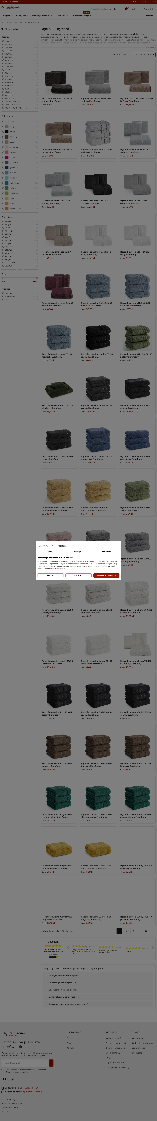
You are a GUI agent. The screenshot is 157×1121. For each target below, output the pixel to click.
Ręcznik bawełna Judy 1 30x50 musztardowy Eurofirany (96, 867)
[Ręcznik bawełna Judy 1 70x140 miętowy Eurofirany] (137, 844)
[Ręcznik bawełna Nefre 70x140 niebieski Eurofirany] (98, 282)
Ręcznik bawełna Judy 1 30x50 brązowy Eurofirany (135, 764)
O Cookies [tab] (106, 551)
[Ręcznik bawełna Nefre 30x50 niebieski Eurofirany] (59, 333)
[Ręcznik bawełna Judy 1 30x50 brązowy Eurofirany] (137, 742)
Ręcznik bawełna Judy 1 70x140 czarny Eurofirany (57, 713)
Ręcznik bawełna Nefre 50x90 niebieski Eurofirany (135, 304)
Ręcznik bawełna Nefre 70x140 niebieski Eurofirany (96, 304)
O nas (69, 1038)
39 (146, 931)
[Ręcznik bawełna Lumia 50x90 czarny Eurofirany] (137, 384)
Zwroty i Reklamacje (115, 1048)
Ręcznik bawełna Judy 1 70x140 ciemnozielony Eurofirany (57, 815)
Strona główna (6, 22)
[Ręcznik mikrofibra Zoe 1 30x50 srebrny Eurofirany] (98, 77)
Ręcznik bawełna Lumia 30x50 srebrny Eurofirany (96, 611)
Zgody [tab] (50, 551)
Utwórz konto (138, 1048)
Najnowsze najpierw (142, 54)
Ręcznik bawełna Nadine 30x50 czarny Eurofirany (97, 355)
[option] (83, 949)
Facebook (4, 1079)
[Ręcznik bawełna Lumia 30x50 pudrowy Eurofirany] (59, 538)
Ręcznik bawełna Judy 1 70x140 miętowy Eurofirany (136, 867)
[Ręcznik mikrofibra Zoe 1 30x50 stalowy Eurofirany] (59, 77)
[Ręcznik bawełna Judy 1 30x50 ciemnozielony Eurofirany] (137, 793)
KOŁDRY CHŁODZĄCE (9, 2)
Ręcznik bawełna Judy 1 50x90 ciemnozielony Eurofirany (96, 815)
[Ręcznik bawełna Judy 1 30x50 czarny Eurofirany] (137, 691)
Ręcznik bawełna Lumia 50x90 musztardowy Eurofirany (57, 508)
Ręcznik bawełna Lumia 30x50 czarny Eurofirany (57, 457)
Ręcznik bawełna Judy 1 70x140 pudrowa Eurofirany (136, 918)
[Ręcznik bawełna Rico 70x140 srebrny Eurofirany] (137, 180)
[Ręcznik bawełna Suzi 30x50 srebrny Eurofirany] (59, 180)
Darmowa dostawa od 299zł (145, 2)
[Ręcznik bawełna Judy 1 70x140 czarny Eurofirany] (59, 691)
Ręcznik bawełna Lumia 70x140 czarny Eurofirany (97, 406)
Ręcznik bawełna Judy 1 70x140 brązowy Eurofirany (57, 764)
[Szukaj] (115, 9)
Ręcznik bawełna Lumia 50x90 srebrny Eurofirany (57, 611)
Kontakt (70, 1048)
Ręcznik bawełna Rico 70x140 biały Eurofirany (96, 253)
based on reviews (53, 949)
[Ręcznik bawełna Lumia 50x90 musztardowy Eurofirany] (59, 486)
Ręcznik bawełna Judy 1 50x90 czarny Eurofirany (96, 713)
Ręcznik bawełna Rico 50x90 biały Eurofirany (134, 253)
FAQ (107, 1058)
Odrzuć (50, 575)
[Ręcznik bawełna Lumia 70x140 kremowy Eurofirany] (137, 589)
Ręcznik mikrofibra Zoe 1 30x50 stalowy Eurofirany (57, 99)
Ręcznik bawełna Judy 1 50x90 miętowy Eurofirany (57, 918)
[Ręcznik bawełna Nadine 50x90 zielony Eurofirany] (137, 333)
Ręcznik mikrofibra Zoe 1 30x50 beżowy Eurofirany (57, 150)
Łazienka (18, 22)
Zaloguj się (136, 1053)
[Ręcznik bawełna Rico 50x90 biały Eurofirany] (137, 231)
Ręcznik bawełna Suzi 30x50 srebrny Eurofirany (56, 202)
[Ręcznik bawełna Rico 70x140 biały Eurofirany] (98, 231)
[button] (117, 1033)
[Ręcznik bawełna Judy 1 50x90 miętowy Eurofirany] (59, 896)
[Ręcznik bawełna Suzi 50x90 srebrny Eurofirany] (137, 128)
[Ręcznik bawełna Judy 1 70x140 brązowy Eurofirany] (59, 742)
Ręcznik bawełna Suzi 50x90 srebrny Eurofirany (134, 150)
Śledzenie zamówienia (142, 1043)
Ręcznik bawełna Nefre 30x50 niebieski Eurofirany (57, 355)
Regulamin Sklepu (114, 1062)
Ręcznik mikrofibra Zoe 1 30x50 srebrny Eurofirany (96, 99)
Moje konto (137, 1038)
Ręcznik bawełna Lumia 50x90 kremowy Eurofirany (57, 662)
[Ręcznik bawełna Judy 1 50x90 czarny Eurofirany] (98, 691)
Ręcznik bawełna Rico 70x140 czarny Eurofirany (96, 202)
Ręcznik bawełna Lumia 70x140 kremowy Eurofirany (136, 611)
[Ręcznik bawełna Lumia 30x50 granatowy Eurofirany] (137, 435)
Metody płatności (114, 1038)
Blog (68, 1043)
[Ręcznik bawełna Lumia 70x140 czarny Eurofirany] (98, 384)
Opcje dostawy (112, 1053)
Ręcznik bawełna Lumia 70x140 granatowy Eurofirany (97, 457)
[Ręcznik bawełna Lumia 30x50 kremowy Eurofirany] (98, 640)
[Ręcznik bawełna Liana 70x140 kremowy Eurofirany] (137, 640)
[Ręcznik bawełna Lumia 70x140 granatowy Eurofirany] (98, 435)
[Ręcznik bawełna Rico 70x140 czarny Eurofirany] (98, 180)
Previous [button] (68, 947)
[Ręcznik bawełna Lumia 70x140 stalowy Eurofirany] (98, 538)
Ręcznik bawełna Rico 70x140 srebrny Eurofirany (135, 202)
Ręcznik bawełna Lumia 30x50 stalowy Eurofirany (135, 560)
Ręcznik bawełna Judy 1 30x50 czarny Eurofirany (135, 713)
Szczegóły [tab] (78, 551)
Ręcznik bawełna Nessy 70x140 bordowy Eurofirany (57, 304)
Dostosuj (77, 575)
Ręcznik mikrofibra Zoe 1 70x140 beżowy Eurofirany (136, 99)
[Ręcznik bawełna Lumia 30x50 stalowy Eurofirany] (137, 538)
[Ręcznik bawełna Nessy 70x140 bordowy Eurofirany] (59, 282)
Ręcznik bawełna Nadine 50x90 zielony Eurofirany (136, 355)
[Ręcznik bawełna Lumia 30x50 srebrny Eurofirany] (98, 589)
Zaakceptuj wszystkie (106, 575)
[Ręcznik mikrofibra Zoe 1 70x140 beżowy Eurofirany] (137, 77)
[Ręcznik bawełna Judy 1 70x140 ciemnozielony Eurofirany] (59, 793)
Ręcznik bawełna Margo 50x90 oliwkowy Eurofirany (57, 406)
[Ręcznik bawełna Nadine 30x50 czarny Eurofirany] (98, 333)
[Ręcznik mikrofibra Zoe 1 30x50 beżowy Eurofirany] (59, 128)
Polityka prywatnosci (115, 1043)
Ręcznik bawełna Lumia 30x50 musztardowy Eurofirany (96, 508)
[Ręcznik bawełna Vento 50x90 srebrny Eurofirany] (98, 128)
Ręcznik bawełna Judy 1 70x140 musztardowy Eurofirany (57, 867)
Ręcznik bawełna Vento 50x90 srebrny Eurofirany (96, 150)
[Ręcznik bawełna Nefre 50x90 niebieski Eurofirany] (137, 282)
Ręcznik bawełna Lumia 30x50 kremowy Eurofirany (96, 662)
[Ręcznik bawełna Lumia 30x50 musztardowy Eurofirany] (98, 486)
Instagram (12, 1079)
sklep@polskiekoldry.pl (31, 1092)
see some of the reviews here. (53, 952)
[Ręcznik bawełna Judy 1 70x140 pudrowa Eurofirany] (137, 896)
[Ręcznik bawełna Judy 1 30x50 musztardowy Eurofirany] (98, 844)
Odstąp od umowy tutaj (117, 1067)
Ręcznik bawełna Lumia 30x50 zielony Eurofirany (135, 508)
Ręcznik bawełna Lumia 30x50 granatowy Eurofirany (135, 457)
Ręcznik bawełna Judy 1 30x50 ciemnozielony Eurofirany (135, 815)
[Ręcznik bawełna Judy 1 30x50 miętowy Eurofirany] (98, 896)
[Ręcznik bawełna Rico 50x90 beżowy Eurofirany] (59, 231)
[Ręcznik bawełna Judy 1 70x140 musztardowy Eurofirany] (59, 844)
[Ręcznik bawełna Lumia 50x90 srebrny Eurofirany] (59, 589)
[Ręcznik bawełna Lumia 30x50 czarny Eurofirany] (59, 435)
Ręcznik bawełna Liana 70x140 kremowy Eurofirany (135, 662)
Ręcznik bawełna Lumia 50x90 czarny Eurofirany (135, 406)
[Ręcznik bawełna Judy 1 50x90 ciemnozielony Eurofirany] (98, 793)
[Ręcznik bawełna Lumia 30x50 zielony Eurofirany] (137, 486)
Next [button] (153, 947)
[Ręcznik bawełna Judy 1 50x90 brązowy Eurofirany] (98, 742)
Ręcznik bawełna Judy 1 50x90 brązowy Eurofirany (96, 764)
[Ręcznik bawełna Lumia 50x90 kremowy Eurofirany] (59, 640)
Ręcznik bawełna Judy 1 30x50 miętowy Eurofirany (96, 918)
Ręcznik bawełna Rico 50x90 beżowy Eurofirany (56, 253)
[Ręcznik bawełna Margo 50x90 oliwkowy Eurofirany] (59, 384)
